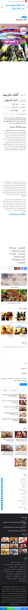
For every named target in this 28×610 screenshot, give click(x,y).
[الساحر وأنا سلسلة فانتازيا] (21, 316)
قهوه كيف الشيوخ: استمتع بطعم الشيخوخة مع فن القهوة (10, 419)
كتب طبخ (24, 487)
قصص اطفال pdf (17, 576)
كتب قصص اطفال (9, 576)
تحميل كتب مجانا (10, 573)
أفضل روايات (21, 248)
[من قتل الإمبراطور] (5, 552)
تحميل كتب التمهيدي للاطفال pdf (20, 564)
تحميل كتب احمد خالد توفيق (16, 562)
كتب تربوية (24, 485)
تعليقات (4, 390)
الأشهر (14, 390)
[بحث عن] (26, 7)
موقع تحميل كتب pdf (22, 580)
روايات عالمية (23, 494)
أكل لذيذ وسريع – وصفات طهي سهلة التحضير (16, 1)
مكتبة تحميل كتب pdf (22, 578)
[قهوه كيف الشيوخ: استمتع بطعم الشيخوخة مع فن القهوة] (23, 420)
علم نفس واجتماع (22, 507)
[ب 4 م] (7, 316)
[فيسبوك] (25, 268)
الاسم (25, 363)
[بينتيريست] (19, 268)
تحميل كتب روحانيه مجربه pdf (9, 571)
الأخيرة (23, 390)
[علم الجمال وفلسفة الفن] (21, 462)
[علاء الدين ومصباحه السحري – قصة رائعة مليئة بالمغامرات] (23, 402)
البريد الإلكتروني (23, 368)
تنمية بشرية (23, 502)
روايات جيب (23, 496)
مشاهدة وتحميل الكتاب (17, 214)
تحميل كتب (24, 562)
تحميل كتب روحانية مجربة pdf (21, 571)
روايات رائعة (12, 253)
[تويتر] (22, 268)
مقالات (24, 509)
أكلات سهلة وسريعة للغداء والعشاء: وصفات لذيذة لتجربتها (11, 413)
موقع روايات (21, 262)
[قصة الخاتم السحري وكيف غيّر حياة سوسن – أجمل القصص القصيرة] (23, 396)
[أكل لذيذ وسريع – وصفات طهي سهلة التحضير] (23, 408)
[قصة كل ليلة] (7, 330)
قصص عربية (23, 480)
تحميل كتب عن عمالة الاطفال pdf (20, 573)
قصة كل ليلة (11, 335)
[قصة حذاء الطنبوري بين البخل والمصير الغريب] (14, 540)
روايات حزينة (21, 253)
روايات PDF (12, 248)
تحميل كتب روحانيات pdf (22, 569)
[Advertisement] (14, 26)
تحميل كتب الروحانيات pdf (8, 564)
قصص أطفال (23, 478)
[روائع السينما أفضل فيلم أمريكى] (14, 552)
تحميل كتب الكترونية (22, 566)
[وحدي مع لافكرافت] (21, 330)
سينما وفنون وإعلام (22, 489)
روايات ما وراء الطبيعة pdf (18, 259)
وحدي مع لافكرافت (23, 335)
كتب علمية (24, 504)
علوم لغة (24, 491)
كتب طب (24, 498)
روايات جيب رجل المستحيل (18, 251)
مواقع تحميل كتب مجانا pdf (12, 578)
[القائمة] (1, 7)
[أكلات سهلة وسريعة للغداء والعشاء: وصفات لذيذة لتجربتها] (23, 414)
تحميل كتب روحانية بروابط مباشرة (10, 569)
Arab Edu (22, 586)
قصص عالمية (23, 483)
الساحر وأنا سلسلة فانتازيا (22, 322)
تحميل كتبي (24, 576)
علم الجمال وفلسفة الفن (22, 468)
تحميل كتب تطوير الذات (13, 566)
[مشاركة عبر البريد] (15, 268)
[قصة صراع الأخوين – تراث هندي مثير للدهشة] (23, 540)
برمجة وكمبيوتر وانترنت (21, 500)
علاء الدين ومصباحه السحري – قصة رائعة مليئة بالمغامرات (10, 401)
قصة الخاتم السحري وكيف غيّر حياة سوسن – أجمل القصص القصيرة (9, 395)
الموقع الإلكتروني (24, 373)
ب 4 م (12, 322)
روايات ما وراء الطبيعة (19, 256)
